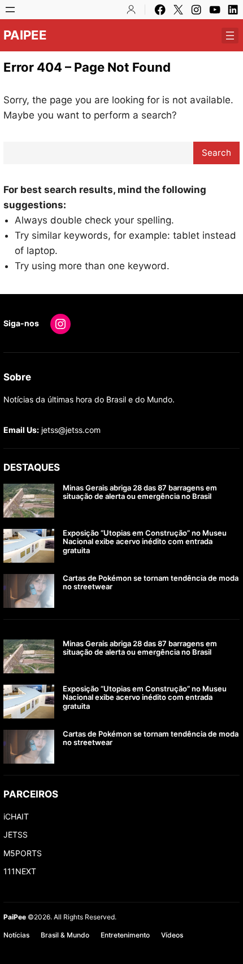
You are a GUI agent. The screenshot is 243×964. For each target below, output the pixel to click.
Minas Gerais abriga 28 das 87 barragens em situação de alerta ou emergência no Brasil (140, 492)
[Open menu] (10, 9)
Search (216, 152)
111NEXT (19, 871)
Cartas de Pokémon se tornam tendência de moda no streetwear (150, 582)
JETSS (15, 834)
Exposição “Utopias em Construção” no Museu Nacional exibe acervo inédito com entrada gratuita (145, 542)
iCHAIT (16, 816)
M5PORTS (22, 853)
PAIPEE (25, 35)
